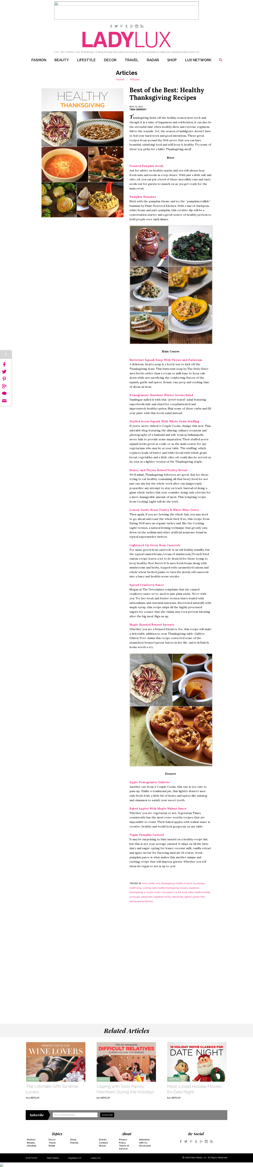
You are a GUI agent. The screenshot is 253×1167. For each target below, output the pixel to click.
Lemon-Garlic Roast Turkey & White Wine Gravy (164, 510)
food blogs (198, 883)
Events (103, 1139)
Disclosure (145, 1145)
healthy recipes (184, 883)
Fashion (38, 60)
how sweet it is (169, 892)
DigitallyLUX (74, 1158)
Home (120, 79)
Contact (103, 1143)
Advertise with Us (144, 1141)
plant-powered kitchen (141, 901)
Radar (153, 60)
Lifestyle (86, 60)
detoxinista (177, 897)
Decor (110, 60)
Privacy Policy (123, 1141)
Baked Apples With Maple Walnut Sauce (157, 808)
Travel (132, 60)
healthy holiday (202, 892)
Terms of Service (124, 1147)
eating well (146, 897)
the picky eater (185, 892)
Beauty (62, 60)
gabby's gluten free (194, 897)
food (144, 883)
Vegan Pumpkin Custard (146, 835)
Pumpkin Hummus (142, 197)
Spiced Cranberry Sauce (146, 585)
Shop (172, 60)
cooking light (149, 888)
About (102, 1145)
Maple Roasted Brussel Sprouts (151, 624)
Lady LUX (126, 40)
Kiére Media (53, 1158)
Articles (135, 79)
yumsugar (134, 897)
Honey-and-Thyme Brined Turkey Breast (158, 470)
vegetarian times (162, 897)
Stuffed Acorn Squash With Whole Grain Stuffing (164, 421)
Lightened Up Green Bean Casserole (154, 545)
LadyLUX (95, 1158)
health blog (135, 888)
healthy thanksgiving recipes (173, 888)
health (151, 883)
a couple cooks (152, 892)
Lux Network (198, 60)
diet (158, 883)
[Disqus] (126, 960)
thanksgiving (167, 883)
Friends (74, 1143)
